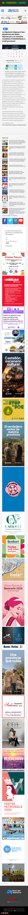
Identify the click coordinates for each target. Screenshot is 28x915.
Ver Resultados (8, 246)
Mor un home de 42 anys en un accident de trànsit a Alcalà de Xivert (17, 166)
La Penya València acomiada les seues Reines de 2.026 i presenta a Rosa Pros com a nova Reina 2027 (17, 154)
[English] (2, 913)
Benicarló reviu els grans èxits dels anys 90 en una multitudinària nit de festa (17, 147)
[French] (6, 913)
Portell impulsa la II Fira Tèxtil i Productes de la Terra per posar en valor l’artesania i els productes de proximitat (17, 204)
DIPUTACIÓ (18, 62)
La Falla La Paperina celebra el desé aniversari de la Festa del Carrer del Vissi (17, 178)
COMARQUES (12, 62)
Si (6, 237)
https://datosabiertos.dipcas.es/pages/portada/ (14, 125)
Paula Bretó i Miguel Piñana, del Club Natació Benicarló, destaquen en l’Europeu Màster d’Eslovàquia (17, 191)
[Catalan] (4, 913)
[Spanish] (8, 913)
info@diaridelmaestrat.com (15, 901)
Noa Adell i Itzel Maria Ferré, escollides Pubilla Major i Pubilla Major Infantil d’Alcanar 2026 (16, 172)
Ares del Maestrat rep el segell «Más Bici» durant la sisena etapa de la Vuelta (17, 184)
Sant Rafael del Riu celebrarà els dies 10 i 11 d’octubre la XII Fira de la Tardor (17, 197)
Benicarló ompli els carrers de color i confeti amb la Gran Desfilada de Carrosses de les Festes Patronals (17, 160)
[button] (2, 11)
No (7, 239)
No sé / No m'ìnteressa (11, 241)
